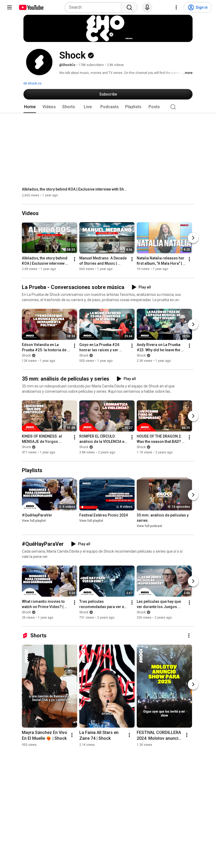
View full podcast (149, 526)
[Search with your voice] (147, 7)
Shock (26, 355)
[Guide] (9, 7)
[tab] (29, 107)
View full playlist (34, 521)
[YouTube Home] (31, 7)
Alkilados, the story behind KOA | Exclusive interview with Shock (74, 189)
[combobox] (94, 7)
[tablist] (108, 107)
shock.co (34, 83)
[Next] (193, 238)
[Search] (129, 7)
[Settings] (176, 7)
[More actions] (74, 259)
